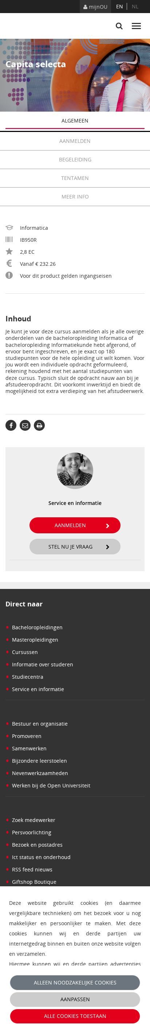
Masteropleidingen (31, 639)
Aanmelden (75, 140)
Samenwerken (26, 748)
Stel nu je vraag (70, 546)
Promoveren (23, 736)
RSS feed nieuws (28, 869)
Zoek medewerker (30, 820)
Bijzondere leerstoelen (36, 760)
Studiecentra (24, 676)
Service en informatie (34, 689)
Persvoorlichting (28, 832)
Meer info (75, 196)
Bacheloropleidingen (34, 627)
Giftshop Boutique (30, 881)
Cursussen (21, 652)
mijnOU (97, 6)
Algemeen (75, 120)
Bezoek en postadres (34, 844)
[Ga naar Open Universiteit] (32, 26)
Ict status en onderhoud (38, 857)
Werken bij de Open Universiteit (47, 785)
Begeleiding (75, 159)
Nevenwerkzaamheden (36, 773)
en (119, 6)
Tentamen (75, 177)
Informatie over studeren (39, 664)
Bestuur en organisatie (36, 723)
